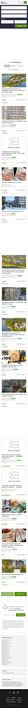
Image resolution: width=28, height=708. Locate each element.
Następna (20, 594)
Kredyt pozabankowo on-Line (11, 182)
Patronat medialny (10, 699)
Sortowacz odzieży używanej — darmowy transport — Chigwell (12, 486)
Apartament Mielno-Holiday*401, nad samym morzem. (14, 122)
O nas (8, 697)
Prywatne (15, 65)
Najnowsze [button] (16, 69)
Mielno (8, 685)
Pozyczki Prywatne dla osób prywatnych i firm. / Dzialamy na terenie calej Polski (12, 545)
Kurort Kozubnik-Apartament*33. (12, 211)
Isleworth (14, 682)
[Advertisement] (14, 43)
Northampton (20, 683)
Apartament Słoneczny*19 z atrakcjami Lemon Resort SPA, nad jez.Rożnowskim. (13, 90)
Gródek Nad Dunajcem (7, 683)
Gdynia (4, 682)
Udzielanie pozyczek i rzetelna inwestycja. (12, 515)
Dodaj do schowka (20, 99)
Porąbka (19, 682)
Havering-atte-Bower (16, 685)
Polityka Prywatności (11, 702)
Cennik (19, 697)
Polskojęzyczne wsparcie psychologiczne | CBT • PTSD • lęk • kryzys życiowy (13, 153)
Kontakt (20, 702)
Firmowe (21, 65)
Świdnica (15, 683)
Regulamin (19, 699)
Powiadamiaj (20, 615)
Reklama (13, 697)
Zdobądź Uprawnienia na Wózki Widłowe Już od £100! (12, 366)
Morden (4, 685)
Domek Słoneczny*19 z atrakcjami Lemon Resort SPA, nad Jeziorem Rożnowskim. (13, 271)
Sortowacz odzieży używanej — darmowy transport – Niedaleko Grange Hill (12, 456)
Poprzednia (8, 594)
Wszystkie (7, 65)
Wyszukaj (20, 25)
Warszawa (8, 682)
